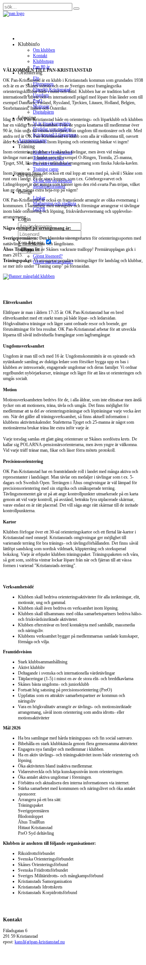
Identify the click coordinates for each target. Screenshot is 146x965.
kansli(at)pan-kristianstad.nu (40, 941)
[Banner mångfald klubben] (73, 277)
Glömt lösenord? (48, 256)
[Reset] (76, 8)
